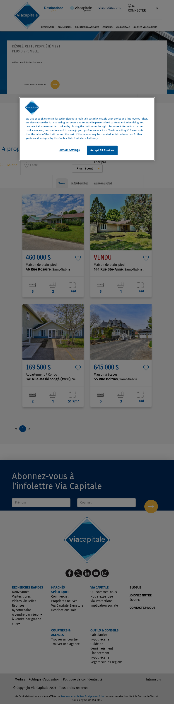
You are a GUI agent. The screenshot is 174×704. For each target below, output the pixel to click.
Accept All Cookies (102, 150)
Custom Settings (69, 149)
